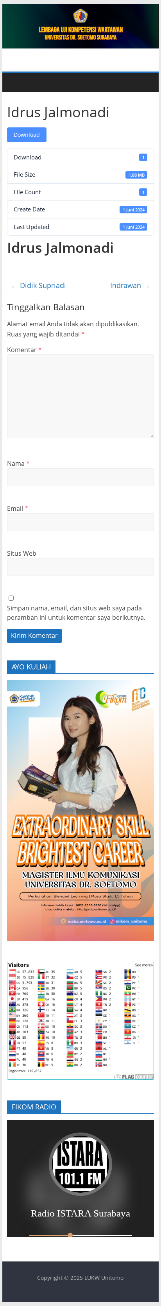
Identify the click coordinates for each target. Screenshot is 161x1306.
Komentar (24, 349)
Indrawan (130, 285)
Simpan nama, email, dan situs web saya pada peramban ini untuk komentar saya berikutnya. (76, 613)
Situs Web (21, 553)
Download (27, 134)
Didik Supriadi (38, 285)
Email (17, 508)
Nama (18, 463)
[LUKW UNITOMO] (16, 82)
